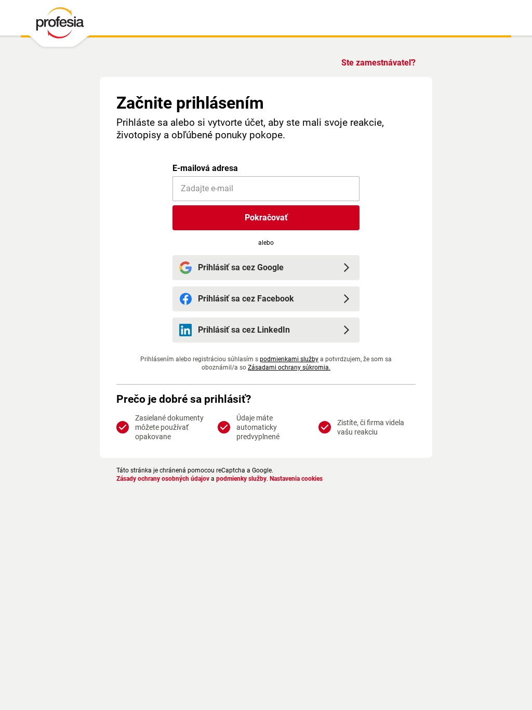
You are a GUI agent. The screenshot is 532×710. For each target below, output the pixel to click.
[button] (266, 217)
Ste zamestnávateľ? (378, 63)
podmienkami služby (289, 359)
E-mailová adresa (205, 168)
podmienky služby (241, 478)
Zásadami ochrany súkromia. (289, 367)
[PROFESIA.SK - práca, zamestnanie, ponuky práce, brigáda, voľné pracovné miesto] (59, 25)
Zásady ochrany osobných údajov (162, 478)
